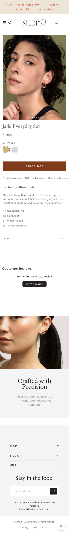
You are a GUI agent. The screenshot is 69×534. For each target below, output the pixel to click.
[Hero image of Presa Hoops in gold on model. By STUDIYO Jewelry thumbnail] (30, 117)
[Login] (56, 23)
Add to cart (34, 166)
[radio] (6, 149)
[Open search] (10, 22)
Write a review (34, 284)
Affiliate (44, 528)
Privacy (25, 528)
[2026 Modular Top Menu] (4, 22)
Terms (34, 528)
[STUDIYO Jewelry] (34, 22)
